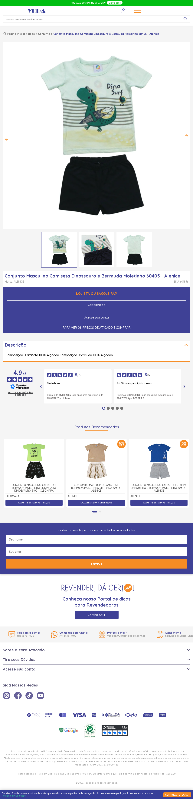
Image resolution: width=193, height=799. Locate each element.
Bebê (31, 34)
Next (186, 135)
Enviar (96, 564)
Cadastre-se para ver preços (34, 503)
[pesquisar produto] (185, 19)
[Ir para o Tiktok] (29, 695)
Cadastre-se (96, 305)
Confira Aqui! (96, 615)
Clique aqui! (115, 3)
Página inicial (16, 34)
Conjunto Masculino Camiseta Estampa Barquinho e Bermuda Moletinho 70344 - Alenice (159, 488)
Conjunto (44, 34)
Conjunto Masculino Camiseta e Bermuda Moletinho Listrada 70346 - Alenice (96, 488)
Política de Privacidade (14, 795)
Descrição (15, 345)
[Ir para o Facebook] (18, 695)
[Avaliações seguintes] (184, 386)
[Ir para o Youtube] (40, 695)
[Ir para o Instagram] (6, 695)
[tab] (94, 511)
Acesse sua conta (96, 317)
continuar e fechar (177, 794)
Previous (6, 139)
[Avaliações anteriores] (41, 386)
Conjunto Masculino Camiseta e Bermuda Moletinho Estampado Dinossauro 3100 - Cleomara (34, 488)
